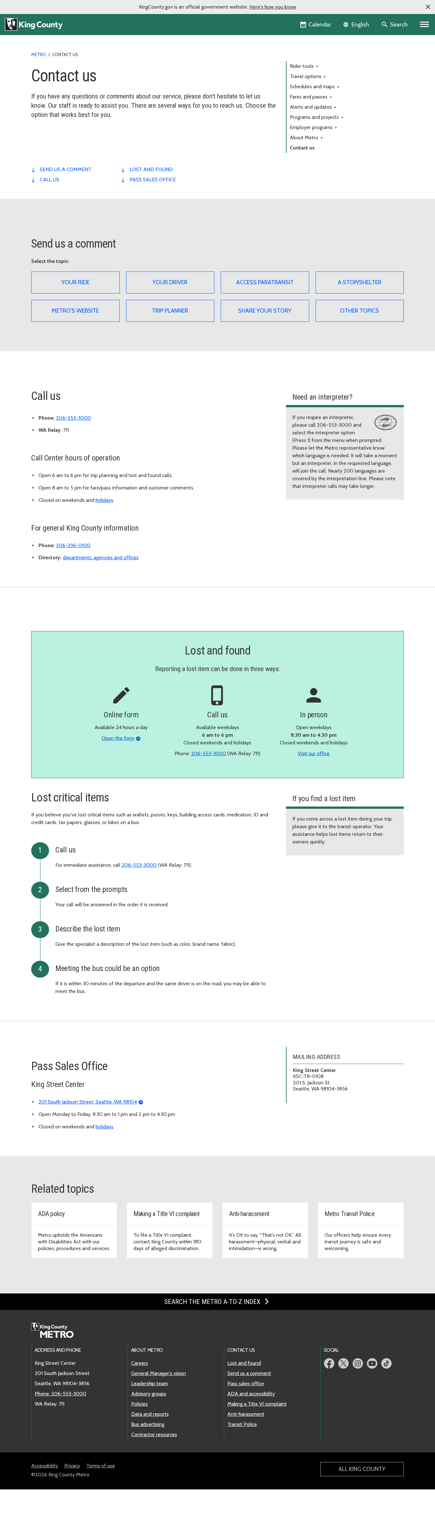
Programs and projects (317, 117)
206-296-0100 (73, 545)
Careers (139, 1363)
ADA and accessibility (251, 1394)
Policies (139, 1404)
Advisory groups (148, 1394)
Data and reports (150, 1414)
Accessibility (44, 1466)
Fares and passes (311, 97)
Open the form (118, 738)
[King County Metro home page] (56, 1331)
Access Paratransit (265, 282)
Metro (38, 54)
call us (49, 180)
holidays (104, 500)
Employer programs (313, 127)
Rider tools (304, 66)
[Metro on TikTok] (386, 1363)
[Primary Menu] (424, 24)
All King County (362, 1469)
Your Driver (170, 282)
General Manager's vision (158, 1373)
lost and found (151, 169)
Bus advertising (147, 1424)
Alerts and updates (313, 107)
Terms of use (100, 1466)
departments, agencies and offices (101, 557)
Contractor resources (154, 1434)
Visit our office (314, 753)
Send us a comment (249, 1373)
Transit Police (242, 1424)
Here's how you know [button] (272, 7)
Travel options (308, 76)
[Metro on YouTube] (372, 1363)
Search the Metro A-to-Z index (213, 1302)
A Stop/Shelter (360, 282)
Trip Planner (170, 310)
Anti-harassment (245, 1414)
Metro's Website (75, 310)
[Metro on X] (343, 1363)
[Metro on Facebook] (329, 1363)
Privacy (72, 1466)
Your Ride (75, 282)
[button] (428, 7)
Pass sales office (245, 1383)
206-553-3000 (73, 418)
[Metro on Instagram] (358, 1363)
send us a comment (65, 169)
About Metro (306, 137)
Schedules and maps (314, 86)
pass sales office (153, 180)
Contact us (302, 148)
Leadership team (149, 1383)
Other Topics (359, 310)
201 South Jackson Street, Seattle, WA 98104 (88, 1102)
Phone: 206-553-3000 (60, 1394)
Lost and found (244, 1363)
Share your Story (264, 310)
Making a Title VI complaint (257, 1404)
